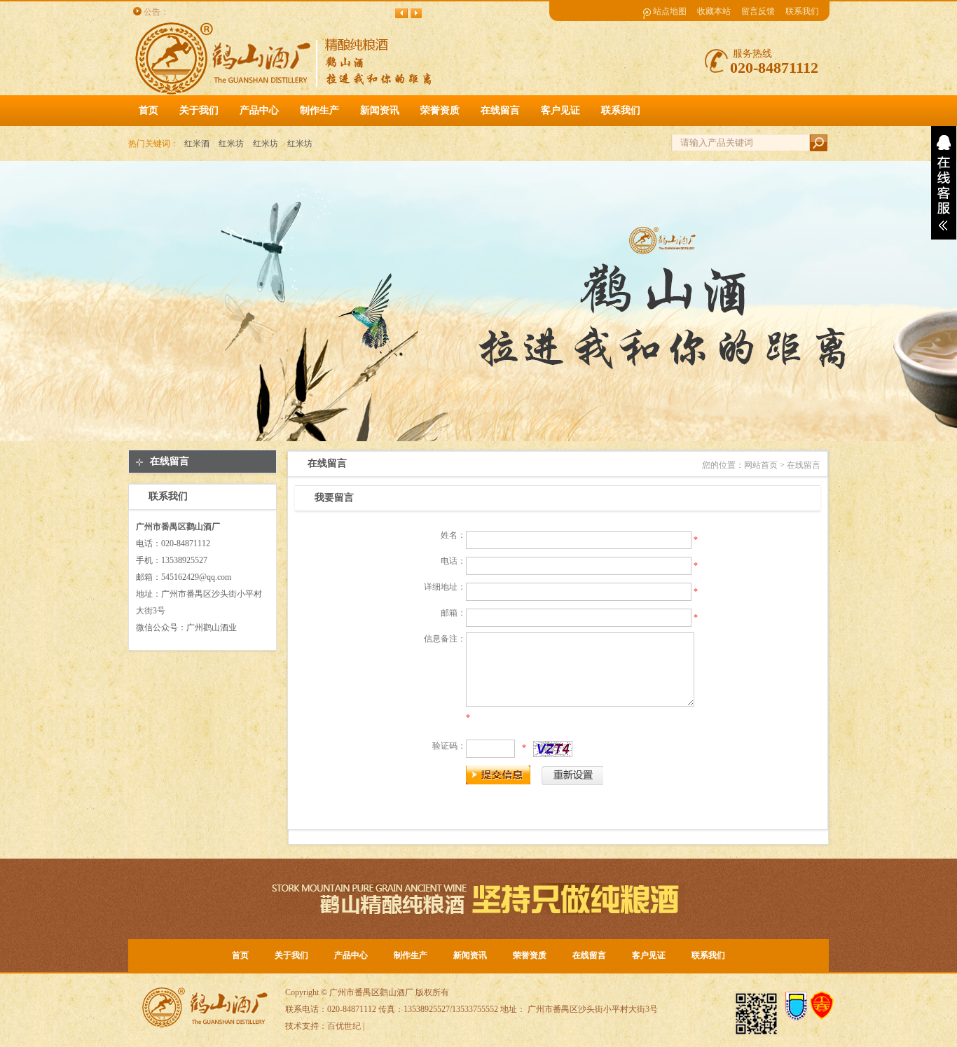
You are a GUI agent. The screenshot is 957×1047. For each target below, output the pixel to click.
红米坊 (231, 143)
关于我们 (291, 955)
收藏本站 (714, 11)
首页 (148, 110)
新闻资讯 (470, 955)
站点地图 (670, 11)
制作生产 (410, 955)
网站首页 (761, 465)
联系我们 (802, 11)
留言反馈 (758, 11)
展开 (943, 183)
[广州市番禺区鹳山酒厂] (287, 92)
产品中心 (351, 955)
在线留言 (169, 461)
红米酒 (196, 143)
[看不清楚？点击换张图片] (552, 749)
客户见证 (649, 955)
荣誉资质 (529, 955)
